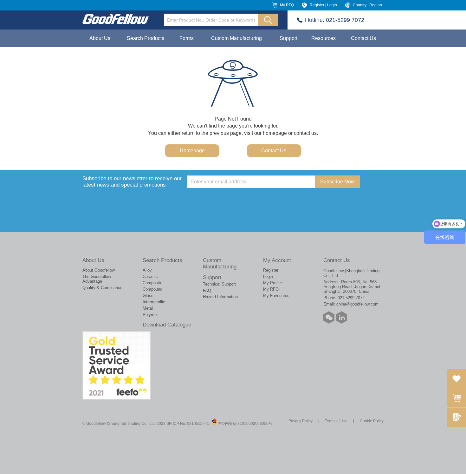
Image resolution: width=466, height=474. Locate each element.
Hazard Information (220, 296)
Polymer (150, 314)
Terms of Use (336, 421)
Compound (152, 289)
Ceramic (150, 276)
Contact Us (363, 38)
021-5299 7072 (345, 20)
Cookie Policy (372, 421)
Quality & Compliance (102, 287)
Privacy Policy (300, 421)
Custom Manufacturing (236, 38)
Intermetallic (154, 302)
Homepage (192, 150)
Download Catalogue (167, 325)
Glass (148, 295)
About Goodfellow (98, 270)
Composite (152, 282)
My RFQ (287, 5)
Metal (148, 308)
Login (268, 276)
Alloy (147, 270)
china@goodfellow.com (357, 304)
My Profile (272, 282)
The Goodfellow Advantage (96, 279)
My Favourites (276, 295)
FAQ (207, 290)
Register (270, 270)
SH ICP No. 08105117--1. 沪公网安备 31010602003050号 (219, 423)
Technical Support (219, 284)
